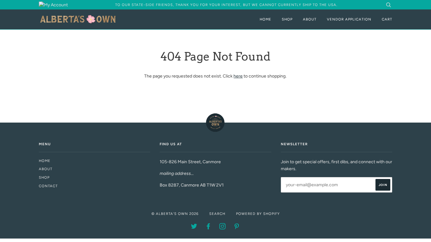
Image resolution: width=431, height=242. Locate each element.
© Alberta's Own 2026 (174, 213)
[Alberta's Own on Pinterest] (236, 227)
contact (48, 186)
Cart (387, 19)
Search (217, 213)
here (238, 76)
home (44, 160)
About (309, 19)
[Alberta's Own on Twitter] (194, 227)
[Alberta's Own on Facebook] (208, 227)
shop (44, 177)
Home (265, 19)
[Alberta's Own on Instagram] (222, 227)
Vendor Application (349, 19)
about (45, 169)
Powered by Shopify (258, 213)
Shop (287, 19)
